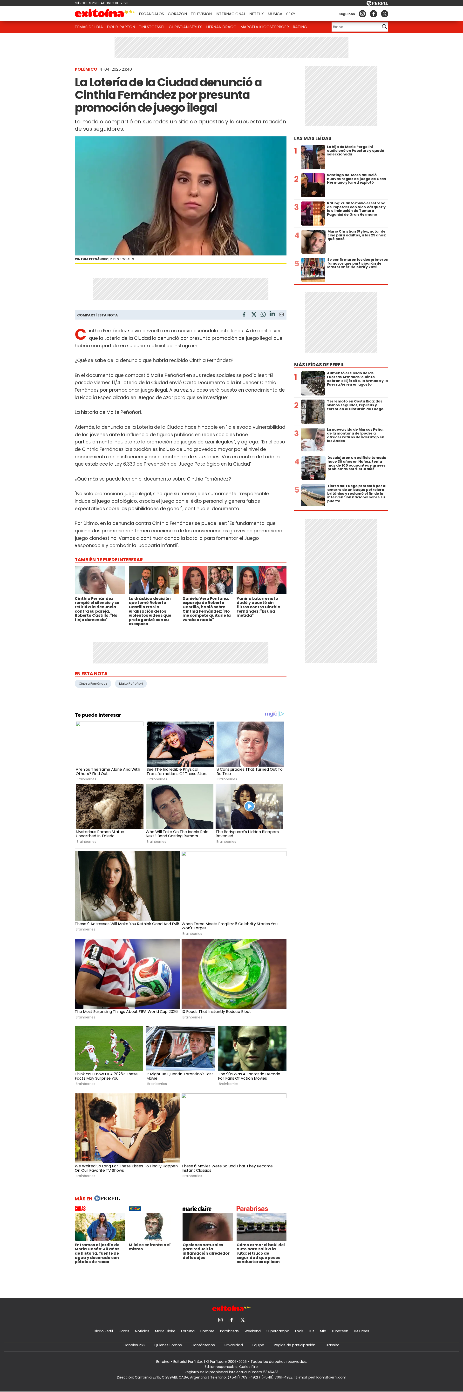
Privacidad (234, 1345)
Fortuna (188, 1331)
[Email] (281, 315)
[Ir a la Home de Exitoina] (105, 14)
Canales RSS (134, 1345)
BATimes (361, 1331)
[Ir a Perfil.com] (377, 4)
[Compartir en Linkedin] (272, 314)
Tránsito (332, 1345)
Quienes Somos (168, 1345)
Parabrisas (229, 1331)
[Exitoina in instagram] (362, 13)
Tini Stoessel (152, 27)
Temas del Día (89, 27)
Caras (124, 1331)
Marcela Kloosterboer (264, 27)
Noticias (142, 1331)
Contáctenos (203, 1345)
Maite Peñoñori (131, 684)
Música (275, 14)
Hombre (207, 1331)
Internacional (230, 14)
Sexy (290, 14)
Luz (311, 1331)
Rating (300, 27)
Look (299, 1331)
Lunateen (340, 1331)
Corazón (177, 14)
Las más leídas (312, 138)
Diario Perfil (103, 1331)
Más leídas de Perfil (319, 364)
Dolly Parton (121, 27)
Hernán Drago (221, 27)
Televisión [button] (201, 14)
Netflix (256, 14)
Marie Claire (165, 1331)
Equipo (258, 1345)
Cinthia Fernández (93, 684)
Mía (323, 1331)
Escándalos (151, 14)
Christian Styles (185, 27)
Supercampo (277, 1331)
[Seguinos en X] (384, 13)
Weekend (253, 1331)
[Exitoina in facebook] (373, 13)
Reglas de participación (294, 1345)
